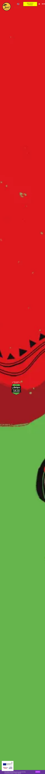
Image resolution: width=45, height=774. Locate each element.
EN (17, 3)
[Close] (12, 763)
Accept (37, 771)
